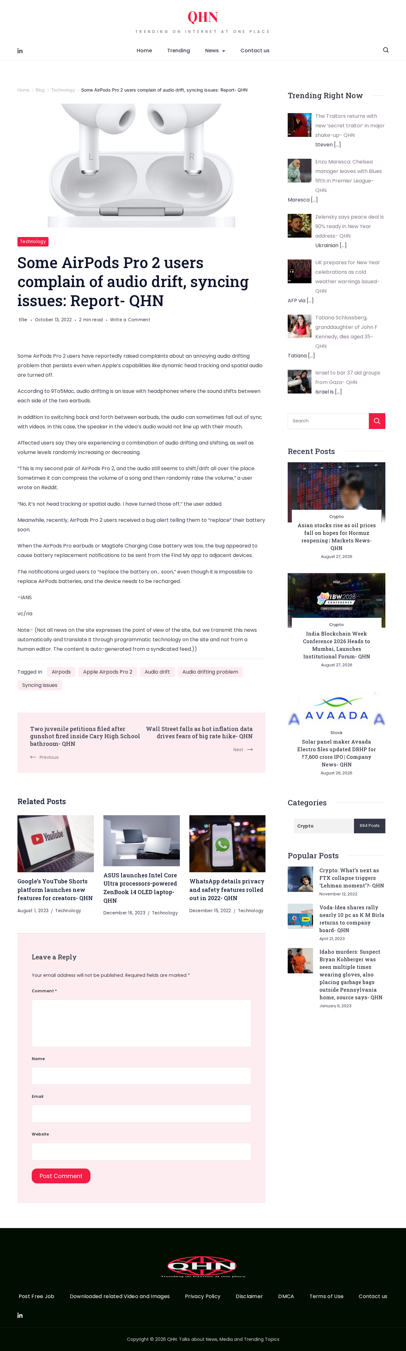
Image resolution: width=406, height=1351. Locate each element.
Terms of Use (327, 1296)
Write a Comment (130, 320)
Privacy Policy (202, 1296)
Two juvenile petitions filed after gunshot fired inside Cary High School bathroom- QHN (85, 736)
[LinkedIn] (20, 50)
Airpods (61, 672)
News (212, 50)
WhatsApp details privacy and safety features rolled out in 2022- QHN (227, 889)
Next (238, 749)
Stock (337, 732)
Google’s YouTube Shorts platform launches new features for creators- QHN (55, 889)
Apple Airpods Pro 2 (107, 672)
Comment (44, 991)
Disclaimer (249, 1296)
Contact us (255, 50)
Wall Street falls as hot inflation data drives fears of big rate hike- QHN (199, 732)
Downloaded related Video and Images (120, 1296)
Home (144, 50)
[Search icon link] (386, 50)
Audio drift (157, 672)
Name (38, 1058)
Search (377, 421)
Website (40, 1134)
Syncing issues (39, 685)
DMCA (286, 1296)
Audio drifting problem (210, 672)
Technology (33, 242)
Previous (49, 757)
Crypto (336, 516)
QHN (202, 17)
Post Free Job (37, 1296)
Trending (178, 50)
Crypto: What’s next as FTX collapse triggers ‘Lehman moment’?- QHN (351, 878)
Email (37, 1096)
